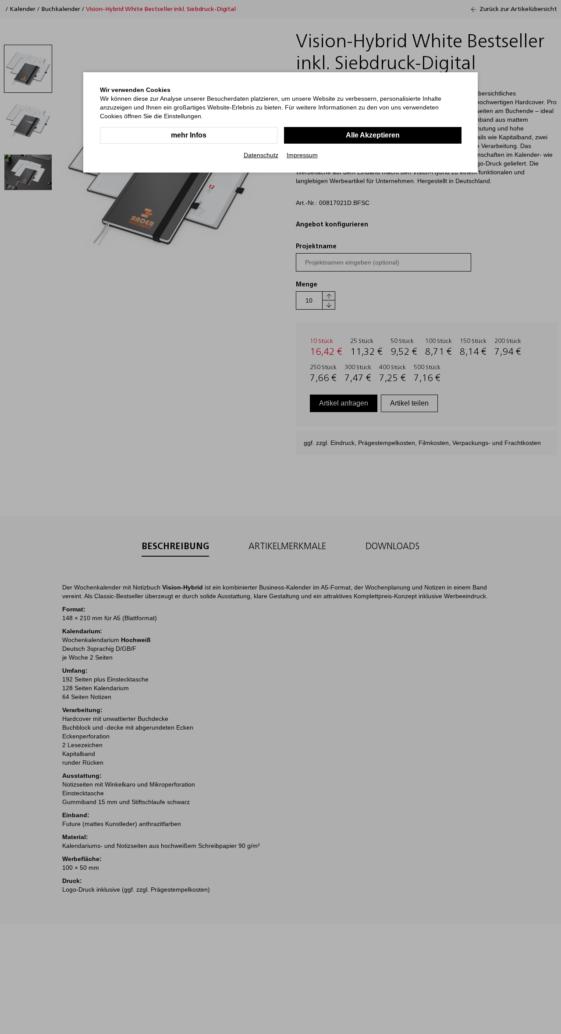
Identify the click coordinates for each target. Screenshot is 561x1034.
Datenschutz (261, 155)
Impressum (302, 155)
